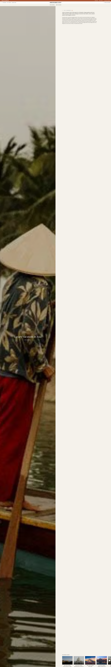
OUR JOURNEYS (9, 2)
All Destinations (68, 10)
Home (65, 10)
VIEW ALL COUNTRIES (27, 339)
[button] (1, 3)
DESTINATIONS (4, 2)
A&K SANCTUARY (14, 2)
